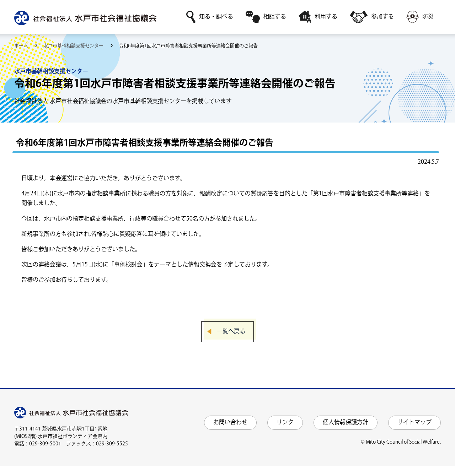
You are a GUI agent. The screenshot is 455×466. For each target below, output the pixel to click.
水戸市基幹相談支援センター (74, 46)
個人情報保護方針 (345, 422)
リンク (285, 422)
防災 (428, 17)
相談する (274, 17)
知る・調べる (216, 17)
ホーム (21, 46)
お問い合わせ (230, 422)
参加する (382, 17)
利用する (326, 17)
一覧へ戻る (231, 331)
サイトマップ (414, 422)
